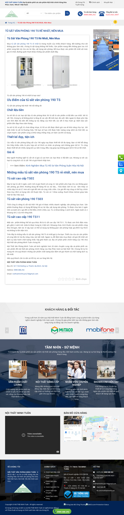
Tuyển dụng (79, 5)
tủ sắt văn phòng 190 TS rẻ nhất (25, 44)
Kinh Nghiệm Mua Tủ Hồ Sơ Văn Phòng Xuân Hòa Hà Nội (55, 165)
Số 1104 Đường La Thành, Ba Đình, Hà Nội (30, 266)
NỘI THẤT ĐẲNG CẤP (47, 381)
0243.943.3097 (112, 15)
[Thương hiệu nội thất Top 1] (11, 14)
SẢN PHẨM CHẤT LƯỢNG (17, 383)
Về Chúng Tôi (80, 2)
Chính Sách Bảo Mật (53, 472)
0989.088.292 (90, 15)
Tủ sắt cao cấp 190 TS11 (23, 217)
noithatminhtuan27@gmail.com (25, 274)
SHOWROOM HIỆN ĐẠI (106, 381)
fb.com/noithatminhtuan (106, 490)
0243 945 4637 (109, 475)
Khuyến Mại (108, 2)
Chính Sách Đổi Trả (52, 487)
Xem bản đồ (101, 487)
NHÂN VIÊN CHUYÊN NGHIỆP (76, 383)
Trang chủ (11, 23)
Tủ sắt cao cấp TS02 (20, 178)
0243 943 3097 (98, 478)
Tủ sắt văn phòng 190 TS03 (25, 199)
